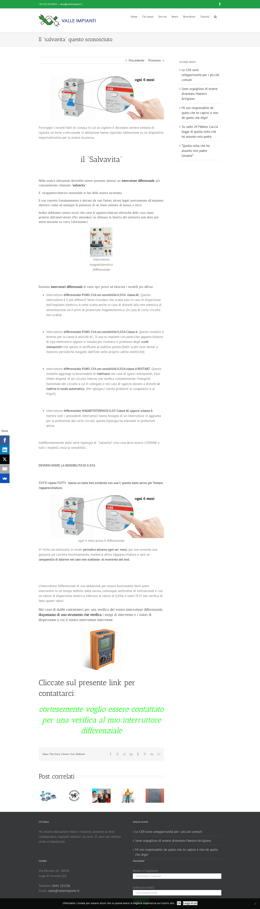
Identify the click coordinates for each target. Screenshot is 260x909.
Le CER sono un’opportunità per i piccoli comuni (200, 75)
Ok (179, 903)
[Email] (5, 469)
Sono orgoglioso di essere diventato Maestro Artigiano (200, 94)
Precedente (136, 60)
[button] (215, 16)
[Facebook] (5, 440)
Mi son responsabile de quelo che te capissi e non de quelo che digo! (200, 113)
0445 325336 (61, 886)
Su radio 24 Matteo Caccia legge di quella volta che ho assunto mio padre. (200, 132)
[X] (5, 459)
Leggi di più (190, 903)
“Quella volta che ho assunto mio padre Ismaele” (196, 151)
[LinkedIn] (5, 449)
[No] (255, 904)
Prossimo (154, 60)
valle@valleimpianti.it (71, 4)
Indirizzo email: (144, 887)
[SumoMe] (5, 478)
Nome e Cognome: (145, 871)
